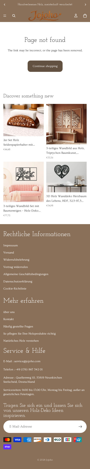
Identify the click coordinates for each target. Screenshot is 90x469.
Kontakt (8, 319)
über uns (9, 312)
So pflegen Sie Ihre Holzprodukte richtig (29, 333)
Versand (8, 252)
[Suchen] (13, 15)
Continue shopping (45, 66)
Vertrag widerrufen (15, 267)
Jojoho (49, 460)
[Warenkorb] (85, 15)
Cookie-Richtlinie (14, 288)
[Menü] (5, 16)
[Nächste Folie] (85, 4)
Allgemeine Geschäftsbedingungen (25, 274)
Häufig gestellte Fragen (18, 326)
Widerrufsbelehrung (16, 259)
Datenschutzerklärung (17, 281)
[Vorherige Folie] (4, 4)
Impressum (10, 245)
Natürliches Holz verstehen (21, 340)
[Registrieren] (80, 426)
